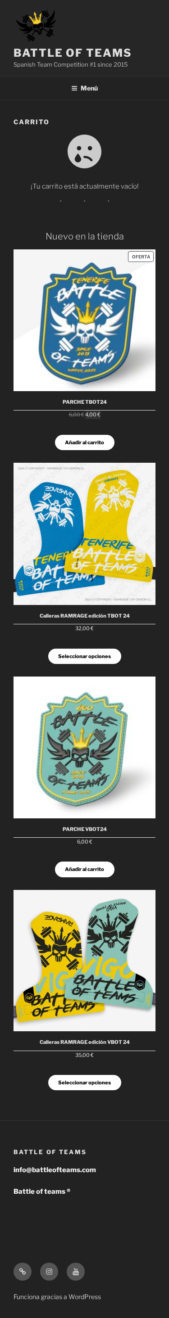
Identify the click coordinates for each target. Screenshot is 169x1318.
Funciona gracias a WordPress (57, 1296)
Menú (89, 88)
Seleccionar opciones (84, 656)
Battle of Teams (73, 52)
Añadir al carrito (84, 442)
